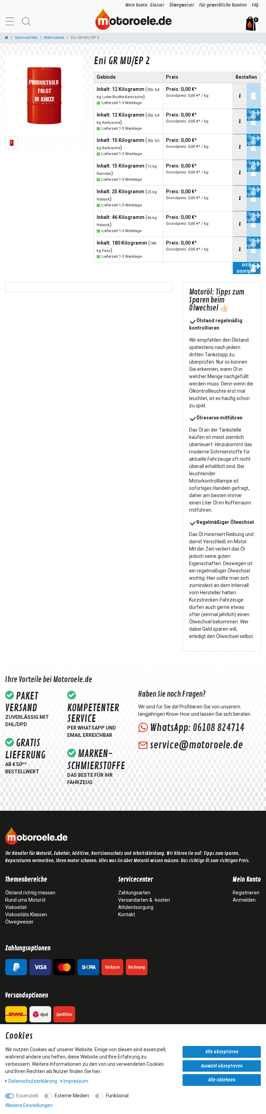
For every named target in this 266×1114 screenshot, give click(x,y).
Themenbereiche (26, 879)
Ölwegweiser (181, 5)
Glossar (157, 5)
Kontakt (126, 914)
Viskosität (16, 907)
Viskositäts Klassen (26, 914)
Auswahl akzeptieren (221, 1066)
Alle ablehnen (221, 1080)
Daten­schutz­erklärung (33, 1081)
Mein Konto (136, 5)
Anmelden (244, 900)
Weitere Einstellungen (29, 1105)
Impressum (75, 1081)
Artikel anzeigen (246, 268)
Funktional (117, 1095)
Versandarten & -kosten (144, 900)
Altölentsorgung (135, 907)
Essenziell (27, 1095)
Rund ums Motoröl (25, 900)
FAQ (255, 5)
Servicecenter (135, 879)
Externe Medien (72, 1095)
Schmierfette (26, 37)
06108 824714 (218, 728)
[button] (25, 21)
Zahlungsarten (134, 892)
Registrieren (246, 892)
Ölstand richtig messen (30, 892)
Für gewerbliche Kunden (223, 5)
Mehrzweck (54, 37)
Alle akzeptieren (221, 1052)
